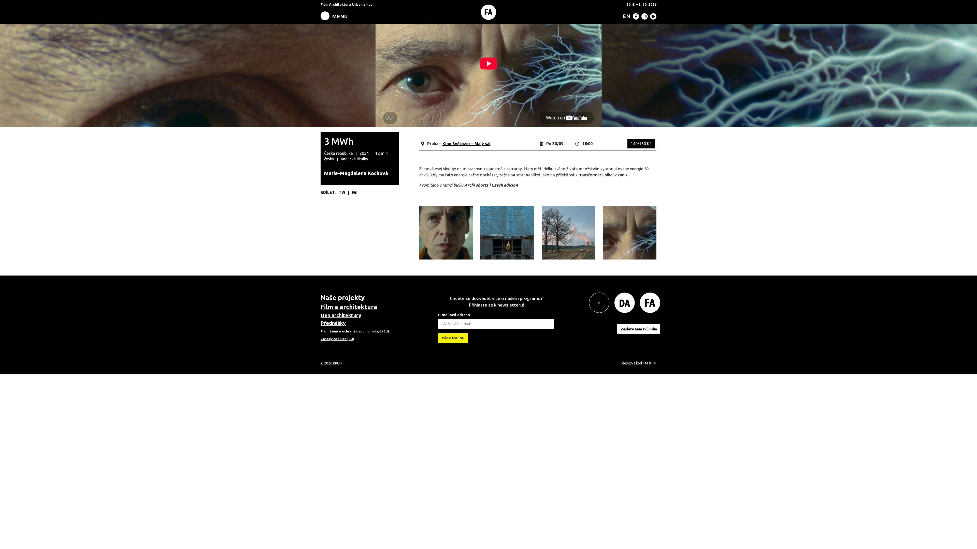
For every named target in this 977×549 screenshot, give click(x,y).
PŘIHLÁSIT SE (453, 338)
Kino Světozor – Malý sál (466, 143)
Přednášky (333, 323)
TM (645, 363)
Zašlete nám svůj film (639, 329)
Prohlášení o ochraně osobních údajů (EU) (355, 331)
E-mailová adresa (454, 314)
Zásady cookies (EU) (337, 339)
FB (354, 192)
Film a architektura (349, 306)
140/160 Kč (641, 143)
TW (342, 192)
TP (654, 363)
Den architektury (341, 315)
